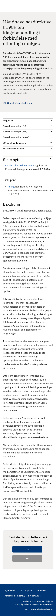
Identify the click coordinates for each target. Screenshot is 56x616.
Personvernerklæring (14, 595)
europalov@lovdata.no (42, 609)
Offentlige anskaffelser (19, 102)
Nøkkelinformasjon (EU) (14, 126)
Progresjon (8, 120)
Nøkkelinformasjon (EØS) (15, 131)
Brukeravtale (34, 595)
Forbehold (41, 590)
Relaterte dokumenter (13, 148)
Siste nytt (11, 159)
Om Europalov (25, 590)
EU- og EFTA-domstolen (14, 143)
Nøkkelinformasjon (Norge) (16, 137)
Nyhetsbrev (9, 590)
